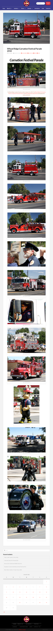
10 (13, 592)
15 (46, 592)
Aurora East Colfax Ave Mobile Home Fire (13, 563)
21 (39, 597)
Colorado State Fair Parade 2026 (11, 560)
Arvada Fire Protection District (17, 93)
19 (26, 597)
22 (46, 597)
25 (19, 602)
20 (33, 597)
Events (35, 53)
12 (26, 592)
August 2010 (30, 53)
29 (46, 602)
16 (6, 597)
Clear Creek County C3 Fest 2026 (11, 557)
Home (39, 53)
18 (19, 597)
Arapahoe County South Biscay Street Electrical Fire (15, 566)
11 (19, 592)
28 (39, 602)
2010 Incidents (24, 53)
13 (33, 592)
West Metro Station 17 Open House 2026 (13, 569)
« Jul (4, 612)
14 (39, 592)
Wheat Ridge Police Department (31, 93)
